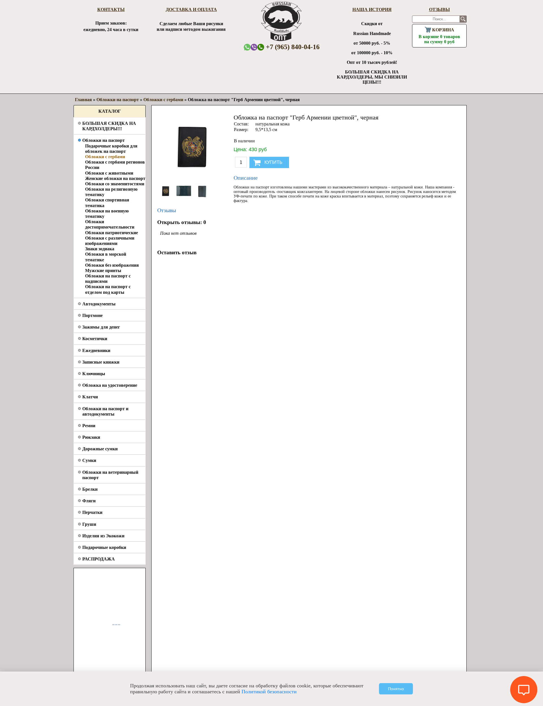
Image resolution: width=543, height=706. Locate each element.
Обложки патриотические (111, 232)
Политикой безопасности (269, 691)
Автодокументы (99, 303)
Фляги (89, 500)
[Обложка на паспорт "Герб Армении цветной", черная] (166, 197)
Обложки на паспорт (103, 140)
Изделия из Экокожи (103, 535)
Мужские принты (103, 270)
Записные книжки (100, 362)
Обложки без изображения (112, 265)
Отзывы (439, 9)
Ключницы (93, 373)
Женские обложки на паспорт (115, 178)
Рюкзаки (91, 437)
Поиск (463, 19)
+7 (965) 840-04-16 (292, 47)
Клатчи (90, 396)
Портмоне (92, 315)
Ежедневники (96, 350)
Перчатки (92, 512)
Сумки (89, 460)
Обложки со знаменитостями (114, 183)
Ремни (88, 425)
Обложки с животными (109, 173)
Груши (89, 524)
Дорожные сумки (100, 448)
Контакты (111, 9)
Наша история (372, 9)
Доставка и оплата (191, 9)
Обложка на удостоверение (109, 385)
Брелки (90, 489)
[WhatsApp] (247, 47)
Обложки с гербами (105, 156)
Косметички (94, 338)
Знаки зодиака (99, 248)
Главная (83, 99)
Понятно (396, 689)
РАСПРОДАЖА (98, 559)
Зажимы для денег (101, 327)
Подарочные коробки (104, 547)
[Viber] (254, 47)
